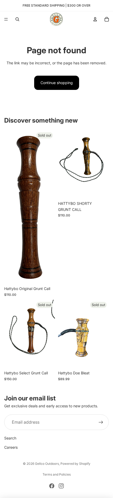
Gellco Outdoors (47, 464)
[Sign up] (100, 422)
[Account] (95, 19)
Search (10, 438)
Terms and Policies (57, 474)
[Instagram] (61, 486)
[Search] (17, 19)
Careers (11, 447)
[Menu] (6, 19)
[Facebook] (52, 486)
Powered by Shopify (75, 464)
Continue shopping (56, 82)
